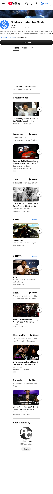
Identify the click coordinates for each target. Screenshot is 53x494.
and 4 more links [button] (21, 37)
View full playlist (18, 245)
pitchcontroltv (17, 324)
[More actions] (37, 119)
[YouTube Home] (14, 3)
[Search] (26, 3)
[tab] (16, 48)
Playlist (33, 243)
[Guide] (3, 3)
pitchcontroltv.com (8, 37)
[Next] (39, 109)
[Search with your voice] (31, 3)
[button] (36, 48)
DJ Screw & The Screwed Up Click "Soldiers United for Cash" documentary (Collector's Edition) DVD (26, 87)
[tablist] (26, 48)
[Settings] (36, 3)
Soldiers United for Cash (21, 166)
